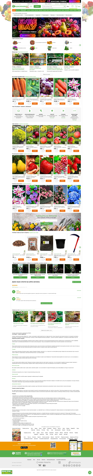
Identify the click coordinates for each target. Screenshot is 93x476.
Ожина (52, 8)
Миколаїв (33, 430)
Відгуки (52, 437)
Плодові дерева (45, 15)
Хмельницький (57, 430)
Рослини (71, 10)
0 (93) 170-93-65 (34, 3)
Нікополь (38, 430)
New (16, 10)
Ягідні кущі (53, 15)
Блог (25, 437)
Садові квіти (38, 15)
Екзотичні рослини (60, 15)
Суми (52, 430)
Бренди (76, 438)
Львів (64, 428)
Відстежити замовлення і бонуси (74, 3)
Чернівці (76, 432)
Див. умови (52, 117)
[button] (80, 45)
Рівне (48, 430)
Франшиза (57, 3)
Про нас (29, 437)
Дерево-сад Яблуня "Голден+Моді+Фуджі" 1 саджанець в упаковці (60, 147)
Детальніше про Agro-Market (18, 418)
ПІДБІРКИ (13, 10)
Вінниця (68, 428)
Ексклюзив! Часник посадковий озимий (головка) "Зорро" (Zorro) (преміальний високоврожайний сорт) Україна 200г (46, 99)
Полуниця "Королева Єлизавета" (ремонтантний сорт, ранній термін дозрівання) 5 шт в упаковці (46, 177)
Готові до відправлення (29, 15)
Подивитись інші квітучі (26, 183)
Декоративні (59, 10)
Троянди (32, 10)
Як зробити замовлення (61, 459)
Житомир (68, 430)
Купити (21, 103)
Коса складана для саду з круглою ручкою (74, 255)
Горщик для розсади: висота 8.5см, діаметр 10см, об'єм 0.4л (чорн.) (60, 255)
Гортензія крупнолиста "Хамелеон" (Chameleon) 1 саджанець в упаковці (32, 207)
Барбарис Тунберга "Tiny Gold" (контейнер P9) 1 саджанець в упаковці (18, 147)
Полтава (43, 430)
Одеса (40, 428)
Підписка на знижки (65, 437)
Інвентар (13, 378)
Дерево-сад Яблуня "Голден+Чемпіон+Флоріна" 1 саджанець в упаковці (73, 147)
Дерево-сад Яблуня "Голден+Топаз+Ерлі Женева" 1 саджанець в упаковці (31, 147)
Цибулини (40, 10)
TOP (18, 10)
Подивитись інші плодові (27, 153)
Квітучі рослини (69, 15)
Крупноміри (67, 10)
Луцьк (78, 428)
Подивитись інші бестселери (30, 76)
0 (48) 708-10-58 (30, 455)
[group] (20, 319)
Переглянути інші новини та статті (27, 310)
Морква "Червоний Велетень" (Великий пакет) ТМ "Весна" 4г (59, 99)
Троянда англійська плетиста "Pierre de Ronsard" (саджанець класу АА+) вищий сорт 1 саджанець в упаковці (60, 207)
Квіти (13, 360)
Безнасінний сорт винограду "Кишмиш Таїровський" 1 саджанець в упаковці (60, 177)
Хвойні (63, 10)
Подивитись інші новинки (23, 123)
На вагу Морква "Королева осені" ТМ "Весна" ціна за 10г (19, 99)
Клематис (49, 8)
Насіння (28, 10)
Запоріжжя (49, 428)
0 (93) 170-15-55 (37, 453)
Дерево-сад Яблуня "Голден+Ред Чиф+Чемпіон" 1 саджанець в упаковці (46, 147)
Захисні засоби (15, 374)
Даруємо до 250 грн (74, 437)
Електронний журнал (51, 459)
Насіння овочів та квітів (18, 15)
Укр (68, 6)
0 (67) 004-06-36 (37, 455)
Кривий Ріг (73, 428)
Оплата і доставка (63, 3)
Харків (36, 428)
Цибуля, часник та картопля (23, 10)
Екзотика (51, 10)
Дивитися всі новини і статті (46, 330)
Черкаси (54, 428)
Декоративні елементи (16, 384)
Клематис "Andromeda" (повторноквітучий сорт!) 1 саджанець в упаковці (72, 99)
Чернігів (63, 430)
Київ (32, 428)
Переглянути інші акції (23, 52)
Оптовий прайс (70, 438)
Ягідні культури (15, 354)
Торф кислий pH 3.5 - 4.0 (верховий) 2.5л (46, 255)
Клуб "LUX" (57, 437)
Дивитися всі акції (46, 74)
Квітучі (54, 10)
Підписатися (46, 223)
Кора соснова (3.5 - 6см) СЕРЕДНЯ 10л (19, 255)
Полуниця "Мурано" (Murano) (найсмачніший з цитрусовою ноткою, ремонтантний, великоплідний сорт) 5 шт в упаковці (73, 177)
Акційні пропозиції (16, 3)
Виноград (36, 10)
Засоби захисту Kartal (28, 438)
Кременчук (42, 434)
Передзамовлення (54, 438)
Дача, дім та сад (79, 10)
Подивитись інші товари (33, 232)
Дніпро (44, 428)
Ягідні (48, 10)
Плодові (44, 10)
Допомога (36, 438)
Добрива (75, 10)
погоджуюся (41, 225)
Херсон (59, 428)
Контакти (34, 437)
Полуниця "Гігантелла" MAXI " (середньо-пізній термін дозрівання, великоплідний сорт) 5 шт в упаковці (32, 177)
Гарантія (39, 437)
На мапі (65, 453)
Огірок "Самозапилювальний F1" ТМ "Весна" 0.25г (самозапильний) (32, 99)
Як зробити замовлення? (44, 438)
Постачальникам (62, 438)
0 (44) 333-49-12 (30, 453)
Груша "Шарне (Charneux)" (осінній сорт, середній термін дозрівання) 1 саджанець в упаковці (19, 177)
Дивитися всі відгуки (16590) (46, 303)
